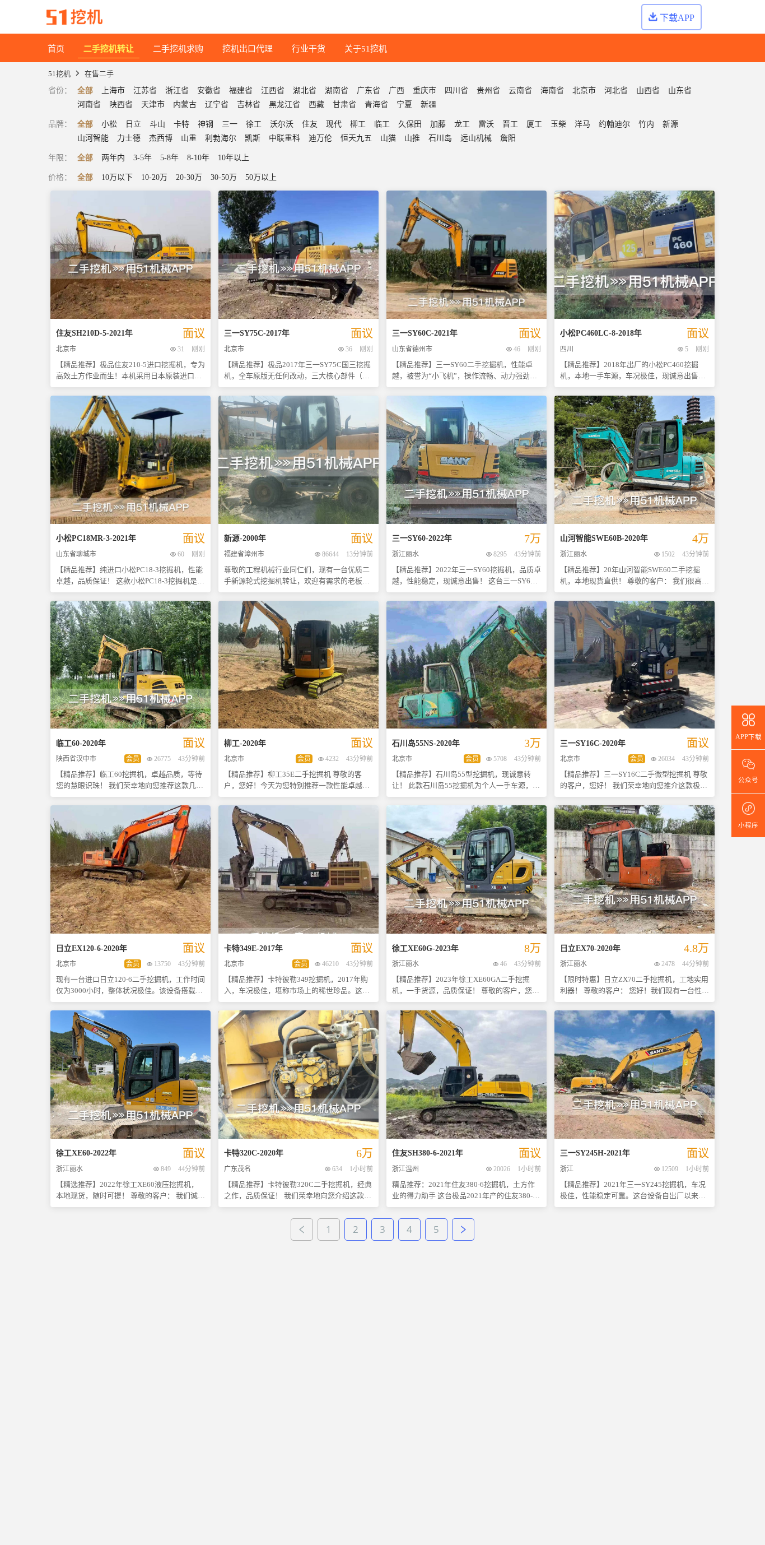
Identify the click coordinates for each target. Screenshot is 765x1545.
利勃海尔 (220, 138)
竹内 (646, 124)
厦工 (534, 124)
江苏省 (145, 90)
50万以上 (261, 177)
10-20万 (154, 177)
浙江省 (177, 90)
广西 (396, 90)
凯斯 (252, 138)
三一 (229, 124)
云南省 (520, 90)
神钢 (205, 124)
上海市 (113, 90)
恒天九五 (356, 138)
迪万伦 (320, 138)
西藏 (316, 104)
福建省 (241, 90)
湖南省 (336, 90)
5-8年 (169, 158)
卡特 (181, 124)
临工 (382, 124)
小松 (109, 124)
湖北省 (304, 90)
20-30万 (189, 177)
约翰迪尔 (614, 124)
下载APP (677, 17)
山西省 (648, 90)
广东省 (368, 90)
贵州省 (488, 90)
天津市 (153, 104)
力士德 (129, 138)
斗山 (157, 124)
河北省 (616, 90)
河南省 (89, 104)
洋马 (582, 124)
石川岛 (440, 138)
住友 (310, 124)
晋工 (510, 124)
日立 (133, 124)
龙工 (462, 124)
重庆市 (424, 90)
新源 (670, 124)
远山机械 (476, 138)
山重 (189, 138)
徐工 (254, 124)
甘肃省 (344, 104)
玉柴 (558, 124)
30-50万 (224, 177)
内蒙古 (185, 104)
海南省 (552, 90)
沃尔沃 (281, 124)
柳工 (358, 124)
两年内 (113, 158)
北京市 (584, 90)
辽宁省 (216, 104)
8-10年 (198, 158)
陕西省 (121, 104)
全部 (85, 90)
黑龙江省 (284, 104)
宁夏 (404, 104)
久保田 (410, 124)
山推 (412, 138)
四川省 (456, 90)
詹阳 (508, 138)
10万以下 (117, 177)
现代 (334, 124)
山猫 (388, 138)
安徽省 (209, 90)
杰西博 (160, 138)
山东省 (680, 90)
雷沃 (486, 124)
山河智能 (93, 138)
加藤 (438, 124)
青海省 (376, 104)
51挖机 (59, 73)
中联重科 (284, 138)
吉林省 (248, 104)
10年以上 (233, 158)
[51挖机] (74, 17)
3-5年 (142, 158)
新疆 (428, 104)
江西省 (272, 90)
